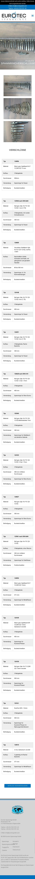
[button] (32, 15)
